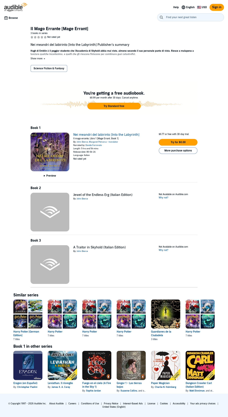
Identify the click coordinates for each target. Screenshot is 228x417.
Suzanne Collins (129, 390)
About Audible (56, 403)
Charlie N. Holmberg (165, 387)
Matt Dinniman (197, 390)
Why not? (163, 197)
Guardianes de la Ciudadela (161, 333)
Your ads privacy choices (202, 403)
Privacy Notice (111, 403)
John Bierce (82, 142)
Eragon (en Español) (25, 383)
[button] (38, 58)
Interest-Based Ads (133, 403)
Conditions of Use (90, 403)
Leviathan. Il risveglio (60, 383)
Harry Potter (55, 331)
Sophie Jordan (93, 390)
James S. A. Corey (61, 387)
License (151, 403)
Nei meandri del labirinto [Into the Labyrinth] (106, 135)
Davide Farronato (93, 145)
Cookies (164, 403)
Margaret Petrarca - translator (103, 142)
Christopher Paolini (27, 387)
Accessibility (179, 403)
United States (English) (114, 407)
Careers (72, 403)
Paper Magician (160, 383)
